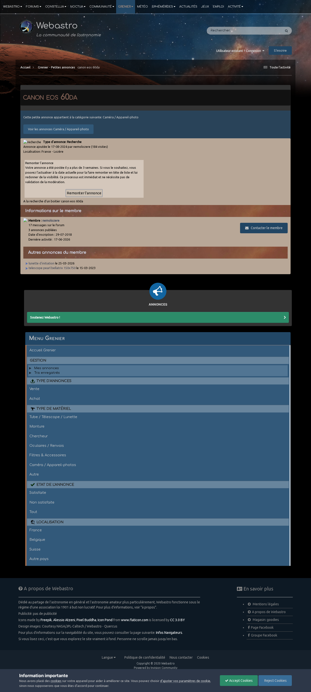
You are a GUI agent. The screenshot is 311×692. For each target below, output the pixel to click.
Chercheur (38, 436)
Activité (234, 6)
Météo (142, 6)
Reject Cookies (275, 681)
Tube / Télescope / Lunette (53, 417)
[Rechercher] (286, 31)
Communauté (100, 6)
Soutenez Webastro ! (45, 317)
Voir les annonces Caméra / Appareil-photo (58, 129)
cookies (56, 681)
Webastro (11, 6)
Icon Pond (105, 620)
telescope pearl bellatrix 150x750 (52, 268)
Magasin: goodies (265, 620)
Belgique (37, 540)
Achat (34, 399)
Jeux (205, 6)
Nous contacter (181, 657)
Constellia (54, 6)
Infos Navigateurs (169, 633)
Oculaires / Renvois (46, 446)
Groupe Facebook (264, 635)
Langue (108, 657)
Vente (34, 389)
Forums (32, 6)
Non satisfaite (41, 502)
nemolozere (51, 220)
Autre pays (39, 559)
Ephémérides (162, 6)
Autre (34, 474)
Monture (36, 426)
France (35, 530)
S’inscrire (280, 50)
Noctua (76, 6)
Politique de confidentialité (144, 657)
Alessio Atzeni (64, 620)
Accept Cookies (240, 681)
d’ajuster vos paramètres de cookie (185, 681)
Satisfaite (37, 493)
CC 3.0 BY (177, 620)
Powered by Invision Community (155, 667)
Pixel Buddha (86, 620)
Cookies (203, 657)
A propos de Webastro (269, 612)
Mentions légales (265, 604)
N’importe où (265, 30)
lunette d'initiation (41, 263)
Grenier (124, 6)
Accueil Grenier (42, 350)
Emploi (218, 6)
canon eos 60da (89, 67)
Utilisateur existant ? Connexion (239, 50)
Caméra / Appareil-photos (52, 465)
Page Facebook (262, 627)
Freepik (46, 620)
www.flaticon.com (134, 620)
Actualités (188, 6)
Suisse (35, 549)
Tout (33, 512)
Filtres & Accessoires (47, 455)
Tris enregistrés (47, 372)
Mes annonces (46, 368)
